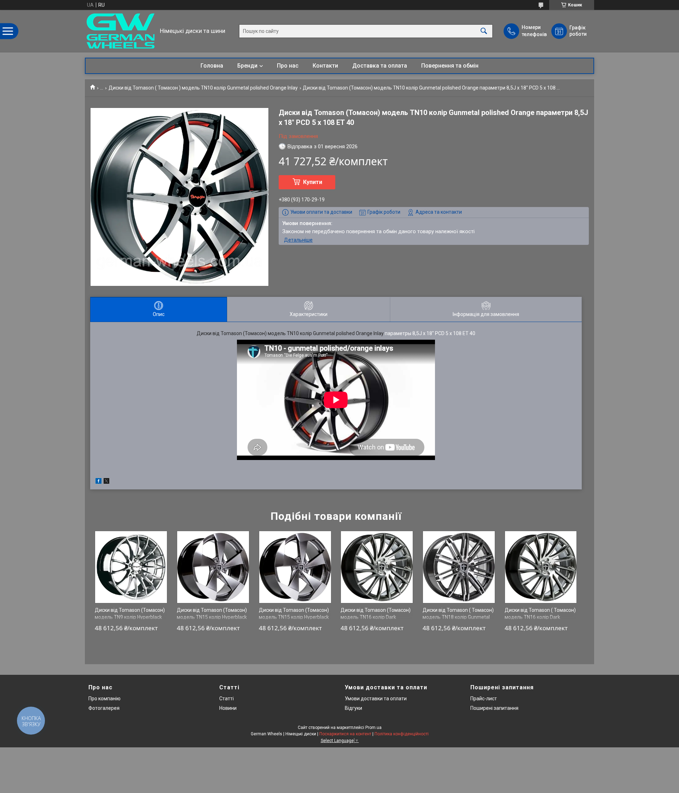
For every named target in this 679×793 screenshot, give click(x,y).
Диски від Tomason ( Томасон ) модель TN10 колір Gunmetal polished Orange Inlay (203, 88)
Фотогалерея (104, 708)
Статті (226, 698)
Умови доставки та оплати (376, 698)
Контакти (325, 65)
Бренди (247, 65)
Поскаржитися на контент (345, 733)
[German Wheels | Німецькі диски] (121, 30)
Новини (228, 708)
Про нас (287, 65)
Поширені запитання (494, 708)
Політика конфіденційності (402, 733)
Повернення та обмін (449, 65)
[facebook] (98, 482)
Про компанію (104, 698)
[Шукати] (483, 31)
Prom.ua (373, 727)
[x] (106, 482)
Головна (212, 65)
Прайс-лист (483, 698)
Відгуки (353, 708)
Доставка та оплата (379, 65)
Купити (312, 182)
